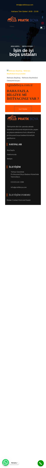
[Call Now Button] (41, 463)
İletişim (23, 109)
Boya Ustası (27, 46)
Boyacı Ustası (28, 206)
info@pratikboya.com (19, 187)
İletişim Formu (20, 194)
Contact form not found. (19, 200)
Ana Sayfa (15, 46)
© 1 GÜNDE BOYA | (15, 206)
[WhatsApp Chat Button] (5, 462)
